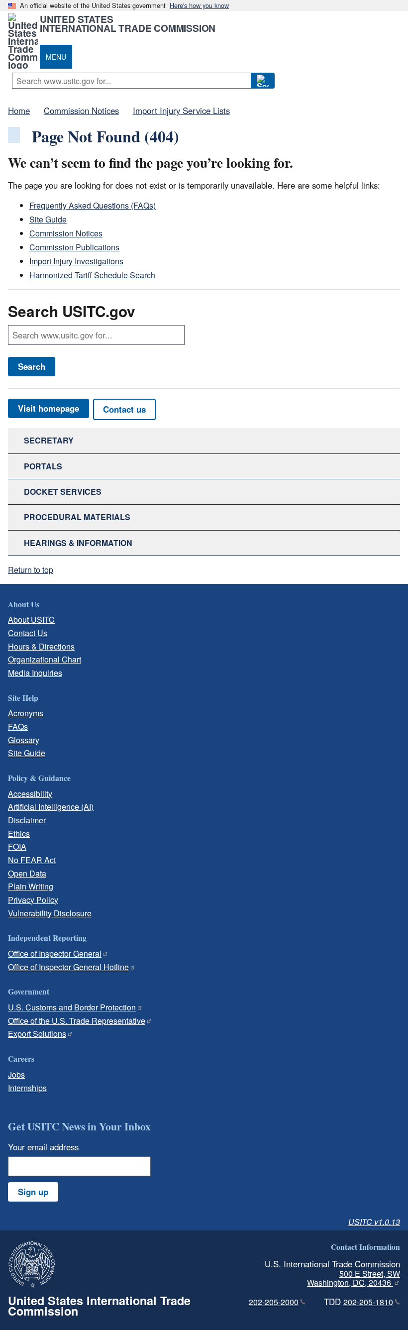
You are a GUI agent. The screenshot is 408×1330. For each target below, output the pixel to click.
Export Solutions (37, 1033)
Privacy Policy (33, 899)
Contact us (124, 409)
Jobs (16, 1074)
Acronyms (25, 713)
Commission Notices (65, 233)
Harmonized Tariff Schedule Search (92, 275)
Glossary (23, 740)
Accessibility (30, 793)
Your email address (43, 1146)
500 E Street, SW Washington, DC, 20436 (353, 1278)
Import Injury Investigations (76, 261)
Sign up (33, 1192)
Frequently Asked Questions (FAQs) (92, 205)
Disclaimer (27, 820)
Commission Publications (74, 247)
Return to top (30, 569)
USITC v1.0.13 (374, 1221)
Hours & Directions (41, 646)
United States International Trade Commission (127, 23)
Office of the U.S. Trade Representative (76, 1020)
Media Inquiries (35, 672)
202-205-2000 (274, 1302)
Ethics (19, 833)
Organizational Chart (44, 659)
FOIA (17, 846)
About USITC (31, 619)
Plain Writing (30, 886)
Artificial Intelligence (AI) (51, 806)
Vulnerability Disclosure (50, 913)
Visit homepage (48, 408)
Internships (27, 1088)
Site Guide (48, 219)
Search (31, 366)
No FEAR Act (32, 860)
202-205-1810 (368, 1302)
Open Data (27, 873)
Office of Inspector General (55, 953)
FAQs (18, 726)
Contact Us (27, 633)
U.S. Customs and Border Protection (72, 1007)
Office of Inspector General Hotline (68, 967)
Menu (56, 57)
